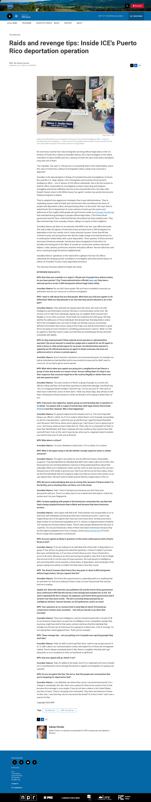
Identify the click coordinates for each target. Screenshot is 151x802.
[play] (9, 16)
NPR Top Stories (67, 710)
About (79, 23)
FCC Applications (16, 787)
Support (68, 23)
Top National (14, 35)
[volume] (16, 16)
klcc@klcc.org (15, 779)
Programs (27, 23)
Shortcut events (44, 23)
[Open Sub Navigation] (19, 23)
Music (56, 23)
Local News (12, 23)
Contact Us (14, 783)
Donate (138, 6)
